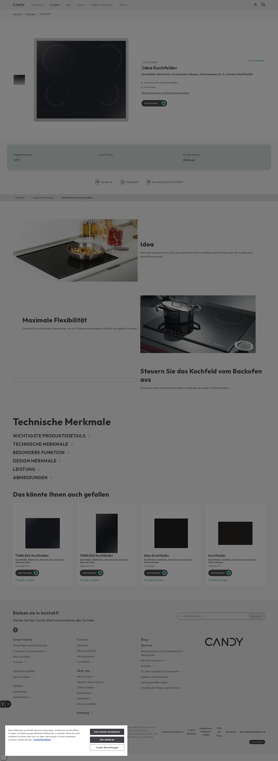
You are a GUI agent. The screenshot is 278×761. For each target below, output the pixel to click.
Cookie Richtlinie (42, 739)
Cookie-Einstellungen (107, 747)
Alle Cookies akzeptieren (107, 731)
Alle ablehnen (107, 739)
